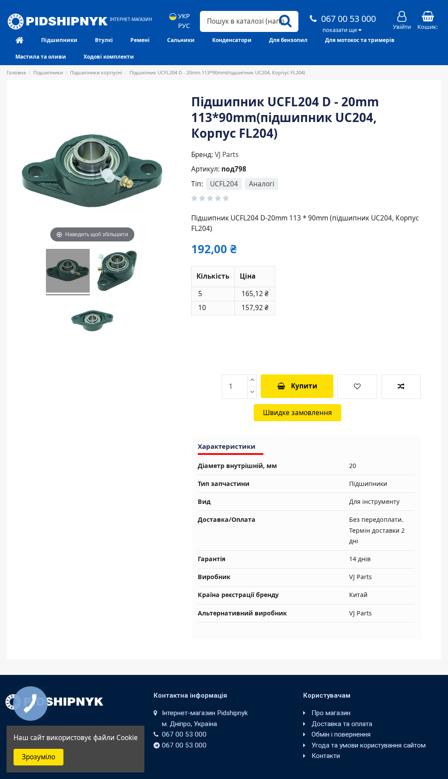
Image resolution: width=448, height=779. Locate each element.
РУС (183, 25)
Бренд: (202, 154)
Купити (304, 386)
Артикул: (205, 169)
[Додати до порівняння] (401, 386)
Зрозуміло (38, 757)
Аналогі (261, 184)
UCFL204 (224, 184)
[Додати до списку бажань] (357, 386)
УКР (183, 16)
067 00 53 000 (347, 18)
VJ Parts (226, 154)
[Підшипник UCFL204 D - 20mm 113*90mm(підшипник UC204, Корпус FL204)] (68, 272)
